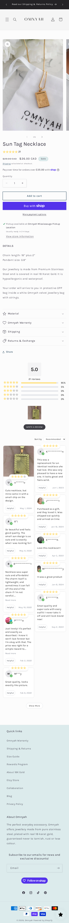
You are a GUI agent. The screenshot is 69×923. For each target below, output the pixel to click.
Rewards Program (17, 764)
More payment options (34, 214)
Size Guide (13, 756)
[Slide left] (27, 137)
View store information (20, 236)
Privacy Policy (15, 804)
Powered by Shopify (42, 920)
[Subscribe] (58, 868)
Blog (9, 796)
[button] (7, 19)
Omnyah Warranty (17, 740)
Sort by (38, 439)
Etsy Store (13, 780)
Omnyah (29, 920)
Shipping (7, 163)
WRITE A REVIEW (34, 427)
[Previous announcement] (6, 4)
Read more (10, 600)
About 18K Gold (16, 772)
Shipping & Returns (19, 748)
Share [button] (9, 351)
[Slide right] (42, 137)
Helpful (10, 508)
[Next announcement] (62, 4)
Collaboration (15, 788)
